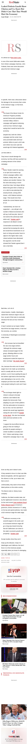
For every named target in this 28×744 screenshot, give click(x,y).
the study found (18, 361)
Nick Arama (5, 668)
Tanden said (15, 219)
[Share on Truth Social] (5, 554)
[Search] (25, 2)
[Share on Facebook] (9, 554)
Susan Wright (5, 17)
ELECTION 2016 (5, 560)
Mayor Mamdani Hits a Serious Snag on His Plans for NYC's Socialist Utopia (13, 641)
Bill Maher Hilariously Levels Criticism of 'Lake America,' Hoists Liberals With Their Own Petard (14, 665)
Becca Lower (5, 643)
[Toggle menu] (2, 2)
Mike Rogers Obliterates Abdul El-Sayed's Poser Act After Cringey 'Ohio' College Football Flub (14, 723)
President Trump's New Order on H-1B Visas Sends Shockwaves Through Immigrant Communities (13, 617)
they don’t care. (16, 57)
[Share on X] (2, 554)
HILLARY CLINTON (16, 560)
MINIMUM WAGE (5, 562)
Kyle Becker (5, 620)
